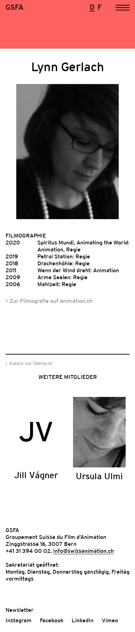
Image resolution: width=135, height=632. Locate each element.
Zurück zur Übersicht (30, 363)
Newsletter (20, 610)
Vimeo (110, 620)
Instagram (19, 620)
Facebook (51, 620)
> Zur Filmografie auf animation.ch (49, 301)
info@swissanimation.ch (83, 551)
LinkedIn (82, 620)
